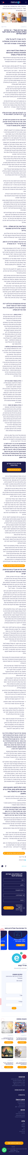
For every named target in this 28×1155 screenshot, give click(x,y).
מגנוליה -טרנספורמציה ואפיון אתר (19, 1082)
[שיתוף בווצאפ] (2, 866)
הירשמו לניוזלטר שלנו (14, 1143)
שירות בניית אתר (22, 1105)
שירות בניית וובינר (21, 1103)
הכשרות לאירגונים (21, 1112)
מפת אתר (23, 1133)
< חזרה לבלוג (24, 866)
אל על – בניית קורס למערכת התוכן (18, 1085)
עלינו (23, 1121)
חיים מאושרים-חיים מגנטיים (20, 1116)
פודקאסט (23, 1126)
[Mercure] (14, 2)
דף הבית (23, 6)
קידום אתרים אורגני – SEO (20, 1106)
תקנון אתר (17, 1151)
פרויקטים (23, 1124)
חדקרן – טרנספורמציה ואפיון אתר (19, 1080)
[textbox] (13, 895)
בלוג (19, 6)
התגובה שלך (19, 981)
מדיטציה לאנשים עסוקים (20, 1115)
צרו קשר (23, 1129)
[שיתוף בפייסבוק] (5, 866)
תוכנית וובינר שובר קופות (20, 1113)
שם (21, 995)
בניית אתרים (14, 6)
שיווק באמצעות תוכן (21, 1101)
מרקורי (23, 1123)
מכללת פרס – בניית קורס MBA (19, 1083)
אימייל (20, 1002)
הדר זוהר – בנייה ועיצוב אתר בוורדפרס (18, 1079)
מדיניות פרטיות (22, 1131)
